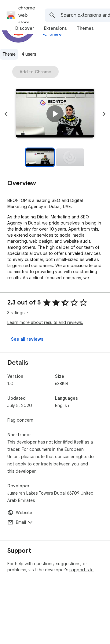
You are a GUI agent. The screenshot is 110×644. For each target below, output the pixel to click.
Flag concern (20, 420)
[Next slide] (104, 114)
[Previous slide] (6, 114)
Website (24, 512)
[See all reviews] (27, 339)
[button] (55, 113)
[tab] (24, 28)
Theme (9, 54)
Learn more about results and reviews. (45, 322)
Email (21, 522)
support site (81, 570)
